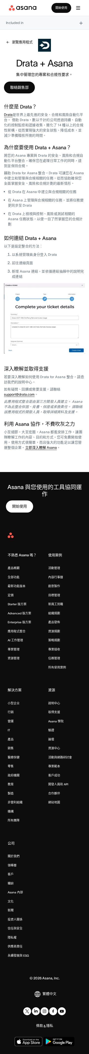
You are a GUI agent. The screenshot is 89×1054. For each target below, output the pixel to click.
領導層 (12, 865)
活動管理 (54, 568)
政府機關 (14, 775)
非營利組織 (15, 802)
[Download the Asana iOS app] (28, 1041)
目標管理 (54, 595)
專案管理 (14, 649)
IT (9, 730)
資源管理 (14, 658)
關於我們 (14, 856)
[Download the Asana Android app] (59, 1041)
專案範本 (54, 766)
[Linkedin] (36, 1011)
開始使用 (61, 7)
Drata (8, 115)
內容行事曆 (55, 577)
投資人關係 (15, 919)
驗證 (51, 730)
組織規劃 (54, 613)
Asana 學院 (56, 721)
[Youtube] (62, 1011)
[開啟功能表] (78, 8)
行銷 (11, 712)
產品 (11, 739)
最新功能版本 (16, 586)
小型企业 (14, 703)
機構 (11, 811)
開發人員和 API (58, 784)
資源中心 (54, 748)
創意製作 (54, 586)
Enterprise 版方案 (19, 622)
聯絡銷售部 (19, 87)
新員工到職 (55, 604)
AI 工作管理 (15, 640)
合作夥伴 (54, 793)
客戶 (11, 874)
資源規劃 (54, 631)
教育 (11, 784)
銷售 (11, 748)
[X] (27, 1011)
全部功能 (14, 577)
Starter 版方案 (17, 604)
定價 (11, 595)
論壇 (51, 739)
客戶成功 (54, 775)
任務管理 (54, 658)
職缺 (11, 883)
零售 (11, 766)
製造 (11, 793)
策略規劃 (54, 640)
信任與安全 (15, 928)
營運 (11, 721)
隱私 (49, 1026)
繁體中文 (49, 994)
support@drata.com (19, 394)
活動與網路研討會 (60, 757)
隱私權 (12, 937)
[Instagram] (44, 1011)
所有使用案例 (57, 667)
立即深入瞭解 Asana (41, 448)
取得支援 (54, 712)
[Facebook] (53, 1011)
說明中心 (54, 703)
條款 (39, 1026)
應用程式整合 (16, 631)
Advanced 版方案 (19, 613)
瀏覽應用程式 (22, 42)
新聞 (11, 910)
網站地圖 (54, 802)
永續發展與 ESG (18, 955)
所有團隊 (14, 820)
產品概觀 (14, 568)
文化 (11, 901)
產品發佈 (54, 622)
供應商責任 (15, 946)
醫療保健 (14, 757)
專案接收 (54, 649)
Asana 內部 (15, 892)
